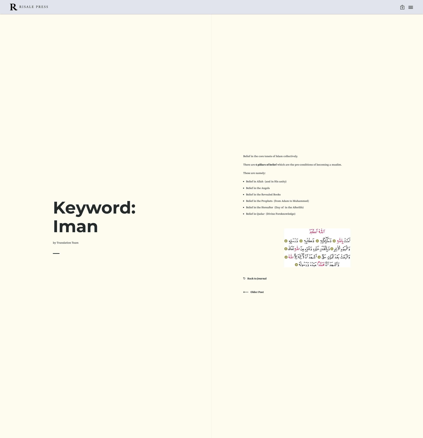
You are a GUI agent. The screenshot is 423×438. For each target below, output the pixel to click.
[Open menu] (410, 7)
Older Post (257, 292)
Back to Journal (257, 278)
